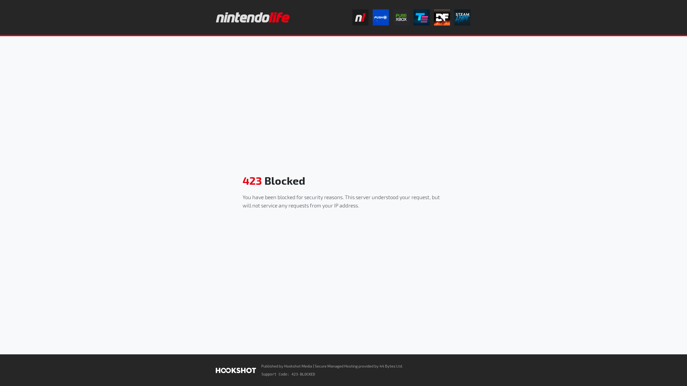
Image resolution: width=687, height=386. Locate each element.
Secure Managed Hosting (336, 366)
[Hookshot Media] (236, 370)
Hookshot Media (298, 366)
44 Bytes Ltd (390, 366)
